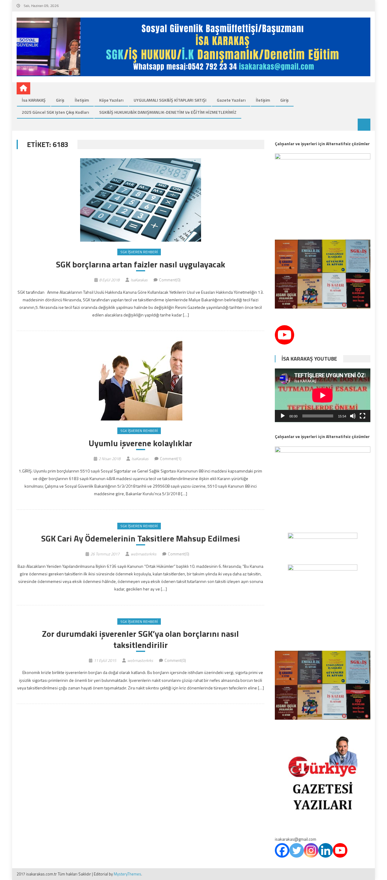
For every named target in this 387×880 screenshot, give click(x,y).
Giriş (60, 100)
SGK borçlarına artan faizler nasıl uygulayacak (140, 264)
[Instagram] (311, 850)
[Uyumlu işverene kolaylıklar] (140, 378)
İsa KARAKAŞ (34, 100)
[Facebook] (282, 850)
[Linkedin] (325, 850)
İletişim (82, 100)
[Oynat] (283, 416)
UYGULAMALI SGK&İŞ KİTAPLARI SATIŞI (170, 100)
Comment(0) (169, 280)
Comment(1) (170, 459)
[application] (322, 395)
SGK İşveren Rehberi (139, 252)
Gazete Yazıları (231, 100)
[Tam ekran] (362, 416)
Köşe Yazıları (111, 100)
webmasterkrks (143, 554)
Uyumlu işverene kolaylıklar (140, 443)
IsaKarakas (139, 280)
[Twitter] (296, 850)
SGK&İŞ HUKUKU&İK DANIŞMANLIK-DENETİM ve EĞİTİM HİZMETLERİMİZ (167, 112)
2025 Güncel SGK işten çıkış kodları (55, 112)
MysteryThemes (127, 874)
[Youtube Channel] (284, 335)
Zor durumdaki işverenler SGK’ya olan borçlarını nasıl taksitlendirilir (140, 639)
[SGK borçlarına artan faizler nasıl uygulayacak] (140, 200)
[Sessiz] (353, 416)
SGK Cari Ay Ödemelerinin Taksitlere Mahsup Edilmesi (140, 538)
